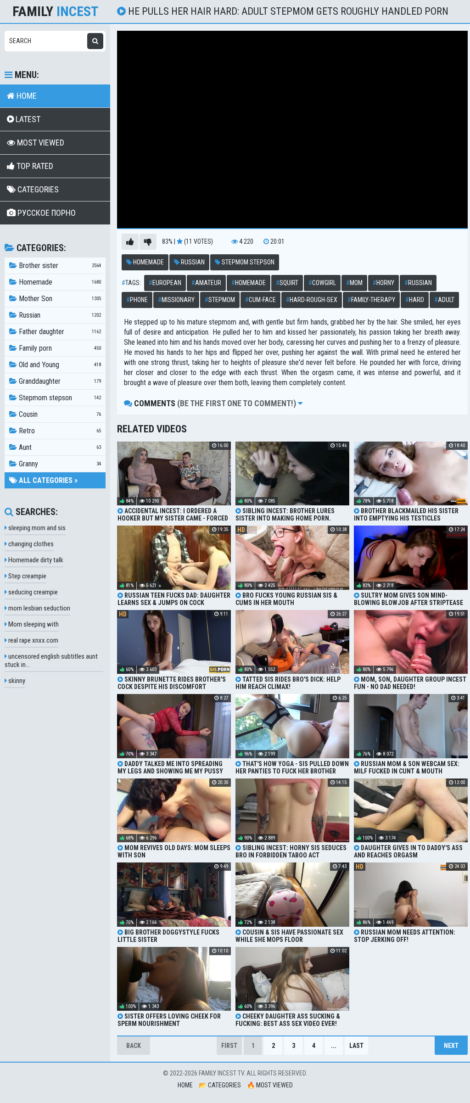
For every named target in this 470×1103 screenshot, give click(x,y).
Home (26, 96)
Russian (192, 262)
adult (444, 299)
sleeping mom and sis (36, 528)
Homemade (148, 262)
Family (55, 11)
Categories (37, 189)
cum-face (260, 299)
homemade (248, 282)
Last (356, 1045)
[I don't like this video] (148, 242)
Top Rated (34, 166)
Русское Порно (46, 213)
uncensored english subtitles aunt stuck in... (51, 660)
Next (451, 1045)
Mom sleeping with (33, 624)
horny (383, 282)
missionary (176, 299)
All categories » (47, 480)
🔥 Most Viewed (270, 1085)
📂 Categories (220, 1085)
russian (418, 282)
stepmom (220, 299)
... (333, 1045)
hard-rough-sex (311, 299)
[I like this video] (130, 242)
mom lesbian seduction (38, 608)
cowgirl (322, 282)
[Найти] (95, 41)
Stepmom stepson (247, 262)
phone (137, 299)
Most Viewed (39, 142)
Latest (27, 119)
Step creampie (26, 576)
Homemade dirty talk (35, 560)
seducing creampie (32, 592)
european (165, 282)
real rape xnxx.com (32, 640)
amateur (206, 282)
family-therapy (371, 299)
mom (354, 282)
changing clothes (30, 544)
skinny (16, 681)
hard (414, 299)
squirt (287, 282)
